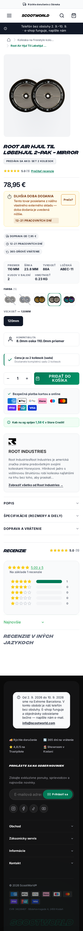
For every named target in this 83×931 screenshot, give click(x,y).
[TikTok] (34, 808)
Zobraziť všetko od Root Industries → (36, 485)
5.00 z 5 (37, 567)
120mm (13, 321)
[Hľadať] (61, 15)
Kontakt (15, 863)
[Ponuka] (9, 15)
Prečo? (68, 199)
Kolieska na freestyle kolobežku (36, 40)
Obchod (15, 826)
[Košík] (73, 15)
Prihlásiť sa (60, 794)
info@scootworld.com (38, 723)
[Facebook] (23, 808)
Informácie (17, 851)
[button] (21, 581)
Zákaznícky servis (22, 838)
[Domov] (9, 40)
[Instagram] (13, 808)
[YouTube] (44, 808)
